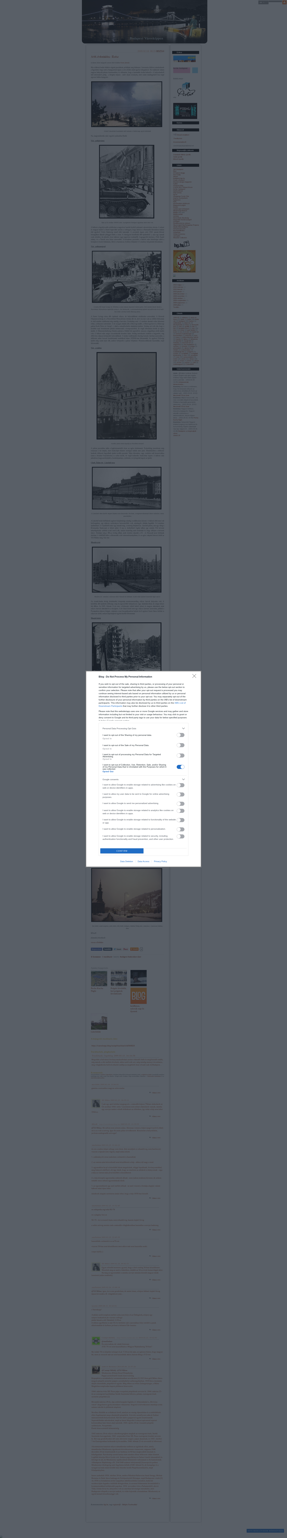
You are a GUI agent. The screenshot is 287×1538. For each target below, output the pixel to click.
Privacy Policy (160, 861)
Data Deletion (126, 861)
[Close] (195, 677)
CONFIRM (122, 851)
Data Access (143, 861)
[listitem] (143, 728)
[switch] (180, 735)
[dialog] (143, 769)
